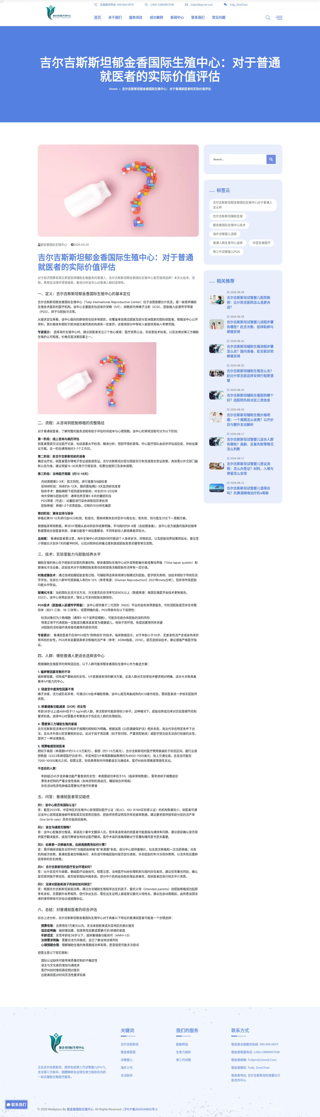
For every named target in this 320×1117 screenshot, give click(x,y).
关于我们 (115, 17)
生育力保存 (183, 1052)
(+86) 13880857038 (162, 4)
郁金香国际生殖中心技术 (229, 225)
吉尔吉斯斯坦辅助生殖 (228, 216)
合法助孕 (127, 1075)
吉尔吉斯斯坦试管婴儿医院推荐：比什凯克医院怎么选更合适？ (248, 302)
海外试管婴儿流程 (225, 234)
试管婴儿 (127, 1059)
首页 (97, 17)
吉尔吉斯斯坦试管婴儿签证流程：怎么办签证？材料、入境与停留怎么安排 (250, 468)
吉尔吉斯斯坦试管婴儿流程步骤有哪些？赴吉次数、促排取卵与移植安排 (250, 327)
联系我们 (198, 17)
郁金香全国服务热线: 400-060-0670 (254, 1044)
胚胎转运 (182, 1044)
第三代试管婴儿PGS (226, 251)
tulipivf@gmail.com (202, 4)
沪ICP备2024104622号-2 (140, 1109)
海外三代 (127, 1067)
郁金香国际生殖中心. (80, 1109)
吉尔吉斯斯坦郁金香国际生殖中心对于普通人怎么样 (242, 205)
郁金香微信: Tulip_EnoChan (250, 1067)
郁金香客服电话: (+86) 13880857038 (255, 1052)
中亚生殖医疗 (261, 242)
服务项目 (135, 17)
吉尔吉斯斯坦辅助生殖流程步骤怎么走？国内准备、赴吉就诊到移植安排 (250, 351)
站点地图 (276, 1109)
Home (113, 88)
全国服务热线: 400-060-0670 (117, 4)
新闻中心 (177, 17)
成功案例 (156, 17)
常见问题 (218, 17)
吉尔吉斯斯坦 (130, 1044)
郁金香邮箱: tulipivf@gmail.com (253, 1059)
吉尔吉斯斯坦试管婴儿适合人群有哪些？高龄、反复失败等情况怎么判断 (250, 444)
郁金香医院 (128, 1052)
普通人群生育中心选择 (228, 242)
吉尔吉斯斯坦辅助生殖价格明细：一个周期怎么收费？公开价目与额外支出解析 (250, 420)
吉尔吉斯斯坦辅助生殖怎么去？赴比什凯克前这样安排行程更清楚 (250, 376)
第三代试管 (183, 1059)
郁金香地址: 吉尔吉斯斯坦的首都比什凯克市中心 (255, 1078)
